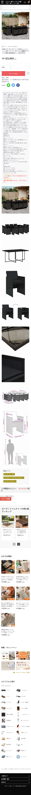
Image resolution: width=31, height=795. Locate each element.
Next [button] (28, 25)
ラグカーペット (10, 726)
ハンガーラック (25, 714)
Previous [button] (2, 25)
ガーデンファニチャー (10, 481)
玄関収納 (8, 720)
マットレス (9, 750)
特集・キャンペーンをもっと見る (21, 672)
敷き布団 (8, 744)
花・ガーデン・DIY (9, 474)
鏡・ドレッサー (25, 720)
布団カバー (23, 750)
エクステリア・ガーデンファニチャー (13, 477)
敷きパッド (9, 756)
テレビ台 (23, 696)
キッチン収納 (24, 708)
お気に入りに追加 (27, 73)
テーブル (8, 702)
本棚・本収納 (9, 714)
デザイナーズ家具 (25, 726)
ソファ (8, 690)
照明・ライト (24, 732)
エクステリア (9, 732)
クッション (23, 756)
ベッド (8, 696)
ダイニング (9, 708)
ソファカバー (24, 690)
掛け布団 (23, 738)
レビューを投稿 (5, 498)
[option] (15, 25)
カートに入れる (13, 73)
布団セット (9, 738)
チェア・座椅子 (25, 702)
